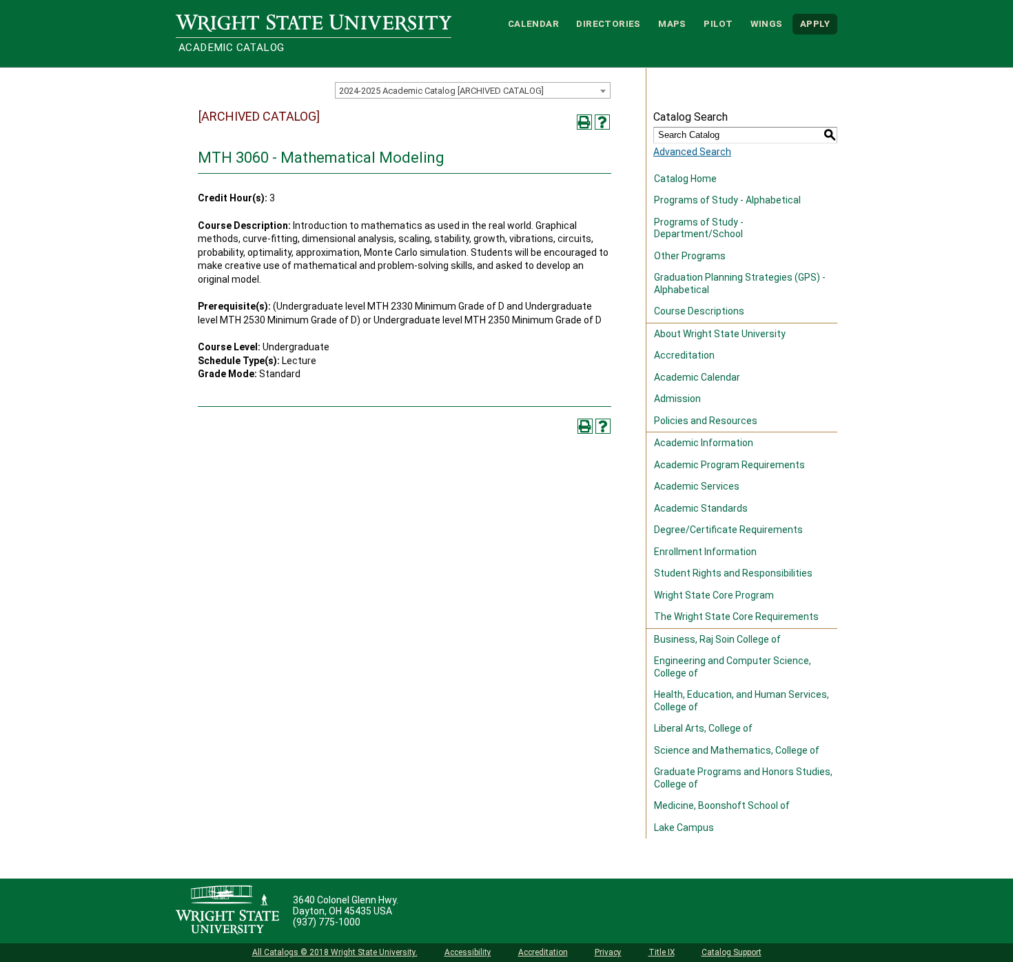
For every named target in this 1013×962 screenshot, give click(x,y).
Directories (608, 24)
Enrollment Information (705, 551)
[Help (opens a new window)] (602, 122)
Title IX (661, 952)
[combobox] (473, 90)
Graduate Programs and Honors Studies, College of (743, 778)
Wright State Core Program (714, 595)
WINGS (766, 24)
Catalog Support (731, 952)
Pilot (718, 24)
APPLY (815, 24)
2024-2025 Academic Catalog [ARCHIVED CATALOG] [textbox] (441, 91)
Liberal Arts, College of (703, 728)
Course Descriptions (699, 311)
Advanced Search (692, 151)
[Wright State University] (227, 910)
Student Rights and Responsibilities (733, 573)
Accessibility (467, 952)
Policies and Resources (705, 420)
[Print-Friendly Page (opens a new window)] (584, 122)
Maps (672, 24)
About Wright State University (720, 333)
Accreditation (684, 355)
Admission (677, 398)
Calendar (533, 24)
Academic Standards (701, 508)
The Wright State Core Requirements (736, 616)
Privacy (608, 952)
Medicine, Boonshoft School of (722, 805)
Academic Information (703, 442)
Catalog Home (685, 178)
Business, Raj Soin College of (717, 639)
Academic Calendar (697, 377)
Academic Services (696, 486)
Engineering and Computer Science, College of (732, 667)
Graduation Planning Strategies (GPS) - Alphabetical (740, 283)
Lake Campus (684, 827)
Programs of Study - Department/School (699, 228)
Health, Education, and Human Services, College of (741, 700)
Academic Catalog (231, 47)
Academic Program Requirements (729, 464)
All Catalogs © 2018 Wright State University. (335, 952)
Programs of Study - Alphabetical (727, 200)
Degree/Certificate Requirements (728, 529)
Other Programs (690, 255)
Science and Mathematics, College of (736, 750)
